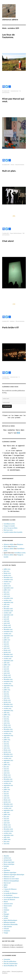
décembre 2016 (8, 654)
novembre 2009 (8, 831)
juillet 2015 (7, 689)
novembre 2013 (8, 731)
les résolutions (8, 895)
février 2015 (7, 700)
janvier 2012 (7, 777)
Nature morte (8, 905)
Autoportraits (8, 860)
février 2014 (7, 725)
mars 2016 (7, 673)
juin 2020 (6, 592)
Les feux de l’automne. (8, 36)
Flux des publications (10, 961)
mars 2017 (7, 648)
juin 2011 (6, 791)
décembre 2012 (8, 754)
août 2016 (6, 662)
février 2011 (7, 800)
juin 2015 (6, 692)
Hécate (6, 546)
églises (6, 885)
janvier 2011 (7, 802)
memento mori (14, 91)
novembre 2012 (8, 756)
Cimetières (7, 870)
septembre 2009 (8, 835)
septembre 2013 (8, 735)
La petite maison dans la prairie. (13, 532)
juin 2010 (6, 816)
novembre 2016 (8, 656)
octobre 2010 (7, 808)
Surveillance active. (9, 524)
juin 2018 (6, 617)
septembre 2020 (8, 588)
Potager (6, 916)
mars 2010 (7, 823)
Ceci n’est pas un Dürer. (11, 528)
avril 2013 (6, 746)
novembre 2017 (8, 631)
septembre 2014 (8, 710)
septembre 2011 (8, 785)
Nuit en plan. (9, 171)
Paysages (6, 914)
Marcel (12, 164)
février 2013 (7, 750)
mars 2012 (7, 773)
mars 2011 (6, 798)
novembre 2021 (8, 579)
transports (7, 930)
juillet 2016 (7, 665)
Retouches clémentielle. (11, 924)
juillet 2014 (7, 714)
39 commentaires (20, 321)
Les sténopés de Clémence (11, 897)
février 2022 (7, 573)
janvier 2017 (7, 652)
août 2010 (6, 812)
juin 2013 (6, 741)
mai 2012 (6, 768)
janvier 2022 (7, 575)
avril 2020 (7, 594)
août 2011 (6, 787)
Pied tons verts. (8, 530)
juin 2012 (6, 766)
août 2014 (6, 712)
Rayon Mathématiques (15, 233)
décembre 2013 (8, 729)
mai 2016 (6, 669)
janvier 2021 (7, 586)
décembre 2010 (8, 804)
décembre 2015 (8, 679)
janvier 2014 (7, 727)
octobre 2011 (7, 783)
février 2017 (7, 650)
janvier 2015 (7, 702)
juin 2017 (6, 642)
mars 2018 (7, 623)
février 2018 (7, 625)
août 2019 (6, 604)
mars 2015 (7, 698)
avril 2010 (6, 820)
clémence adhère (10, 20)
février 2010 (7, 825)
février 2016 (7, 675)
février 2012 (7, 775)
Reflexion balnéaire (9, 922)
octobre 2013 (7, 733)
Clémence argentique (10, 872)
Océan (5, 908)
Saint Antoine (8, 926)
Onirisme (6, 910)
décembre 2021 (8, 577)
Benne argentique (9, 862)
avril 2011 (6, 796)
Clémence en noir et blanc (11, 878)
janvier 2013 (7, 752)
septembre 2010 (8, 810)
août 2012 (6, 762)
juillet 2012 (7, 764)
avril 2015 (6, 696)
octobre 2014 (7, 708)
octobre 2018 (7, 613)
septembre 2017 (8, 635)
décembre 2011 (8, 779)
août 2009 (7, 837)
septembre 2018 (8, 615)
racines (6, 918)
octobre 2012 (7, 758)
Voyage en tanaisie (9, 526)
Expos (5, 887)
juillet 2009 (7, 839)
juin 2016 (6, 667)
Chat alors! (8, 241)
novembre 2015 (8, 681)
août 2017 (6, 637)
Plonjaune (20, 544)
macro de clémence (9, 899)
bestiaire (12, 321)
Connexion (7, 959)
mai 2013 (6, 744)
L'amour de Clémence (10, 889)
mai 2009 (6, 843)
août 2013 (6, 737)
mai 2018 (6, 619)
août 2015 (6, 687)
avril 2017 (6, 646)
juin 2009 (6, 841)
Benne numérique (9, 864)
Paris (5, 912)
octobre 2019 (7, 600)
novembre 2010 (8, 806)
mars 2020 (7, 596)
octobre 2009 (8, 833)
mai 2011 (6, 793)
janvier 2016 (7, 677)
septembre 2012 (8, 760)
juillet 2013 (7, 739)
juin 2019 (6, 606)
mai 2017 (6, 644)
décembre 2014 (8, 704)
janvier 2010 (7, 827)
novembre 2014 (8, 706)
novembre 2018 (8, 610)
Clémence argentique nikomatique (14, 874)
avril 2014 (6, 721)
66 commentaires (19, 164)
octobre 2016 (7, 658)
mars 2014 (7, 723)
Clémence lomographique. (11, 881)
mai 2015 (6, 694)
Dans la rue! (7, 883)
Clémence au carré (9, 876)
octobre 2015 (7, 683)
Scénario (6, 928)
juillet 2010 (7, 814)
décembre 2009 (8, 829)
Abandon (6, 856)
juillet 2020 (7, 590)
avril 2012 (6, 771)
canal (5, 868)
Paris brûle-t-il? (10, 327)
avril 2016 (6, 671)
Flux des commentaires (10, 963)
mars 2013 (7, 748)
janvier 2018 (7, 627)
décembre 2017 (8, 629)
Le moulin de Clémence (10, 893)
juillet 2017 (7, 640)
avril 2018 (6, 621)
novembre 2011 (8, 781)
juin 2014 (6, 717)
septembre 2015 (8, 685)
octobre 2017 (7, 633)
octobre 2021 (7, 581)
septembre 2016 (8, 660)
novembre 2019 (8, 598)
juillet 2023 (7, 569)
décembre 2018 (8, 608)
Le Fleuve (6, 891)
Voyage (6, 933)
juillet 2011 (7, 789)
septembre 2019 (8, 602)
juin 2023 (6, 571)
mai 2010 (6, 818)
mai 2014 (6, 719)
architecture (7, 858)
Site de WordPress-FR (10, 965)
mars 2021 (7, 583)
